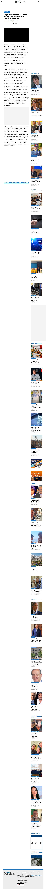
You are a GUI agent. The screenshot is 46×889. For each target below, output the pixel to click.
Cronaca (33, 110)
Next (41, 843)
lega (20, 182)
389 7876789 (37, 876)
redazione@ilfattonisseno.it (36, 875)
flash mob (14, 182)
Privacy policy (20, 879)
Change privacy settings (22, 880)
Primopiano (34, 88)
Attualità (34, 498)
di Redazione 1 (33, 139)
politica (6, 12)
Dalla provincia (35, 659)
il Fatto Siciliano (35, 178)
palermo (25, 182)
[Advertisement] (16, 155)
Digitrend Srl (28, 877)
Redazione (6, 20)
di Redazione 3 (33, 737)
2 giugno (6, 182)
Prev (32, 843)
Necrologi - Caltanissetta (36, 857)
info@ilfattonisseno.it (29, 876)
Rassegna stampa (35, 731)
